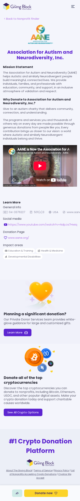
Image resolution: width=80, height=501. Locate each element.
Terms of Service (43, 470)
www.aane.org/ (18, 238)
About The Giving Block (19, 470)
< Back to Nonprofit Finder (21, 19)
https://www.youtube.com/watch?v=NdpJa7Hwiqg (43, 224)
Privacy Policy (61, 470)
